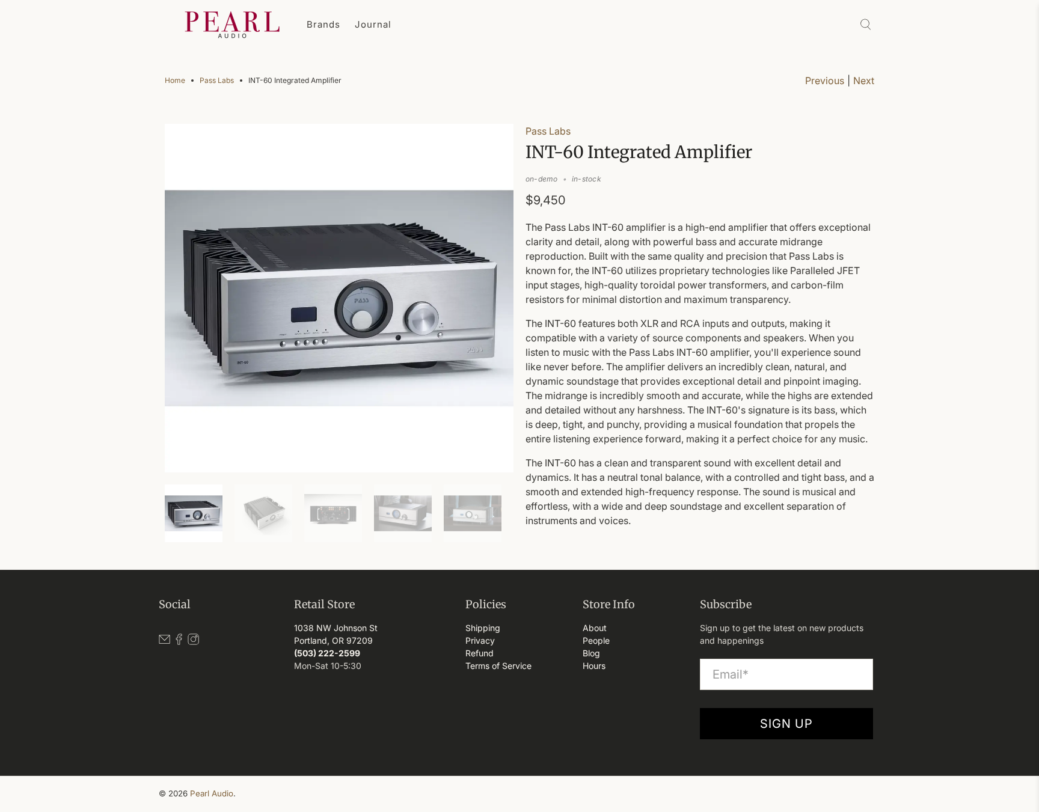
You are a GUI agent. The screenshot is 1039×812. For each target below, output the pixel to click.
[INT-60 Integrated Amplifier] (339, 298)
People (596, 640)
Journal (373, 24)
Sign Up (786, 723)
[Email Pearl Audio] (164, 641)
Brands (323, 24)
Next (863, 81)
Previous (824, 81)
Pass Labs (217, 80)
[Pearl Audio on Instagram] (193, 641)
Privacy (480, 640)
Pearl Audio (211, 793)
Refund (479, 653)
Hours (594, 666)
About (595, 628)
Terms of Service (498, 666)
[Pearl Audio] (232, 25)
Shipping (482, 628)
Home (175, 80)
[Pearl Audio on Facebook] (179, 641)
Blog (591, 653)
